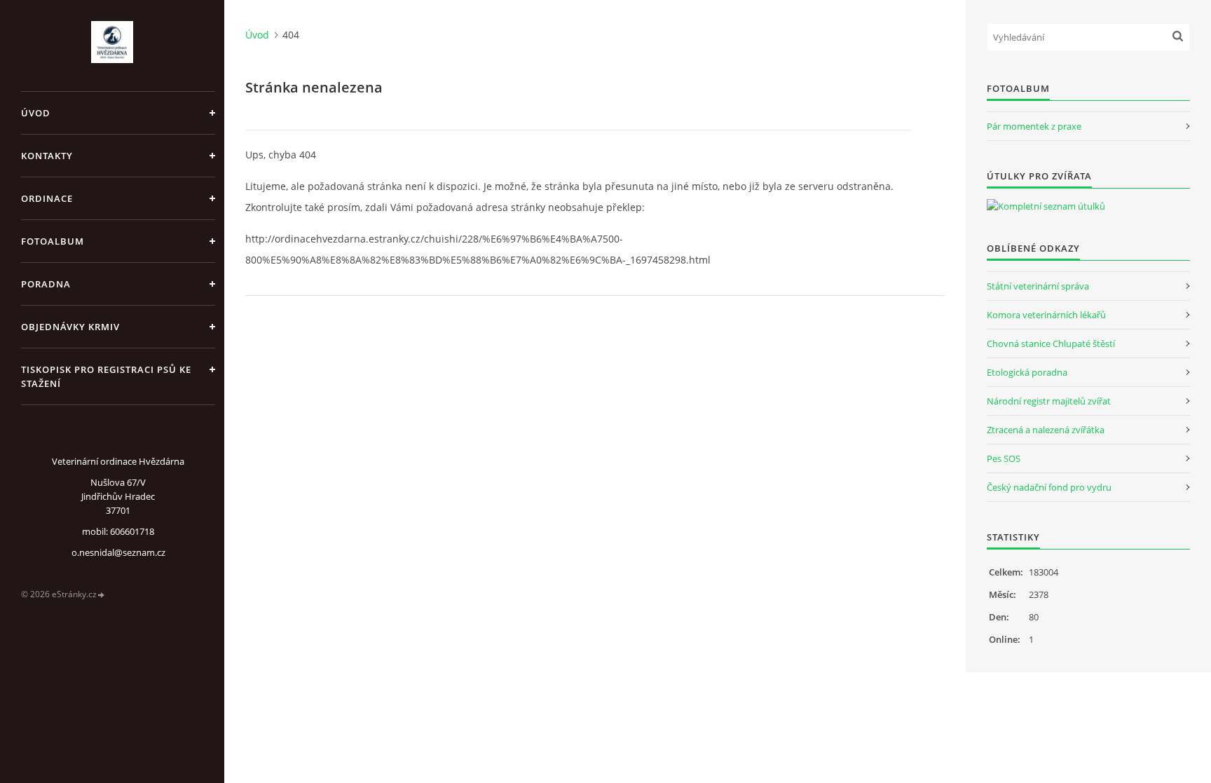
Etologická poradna (1027, 372)
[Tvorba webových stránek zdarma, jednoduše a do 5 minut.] (102, 595)
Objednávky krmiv (70, 326)
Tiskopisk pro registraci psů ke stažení (106, 376)
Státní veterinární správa (1038, 286)
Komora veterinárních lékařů (1046, 314)
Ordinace (47, 198)
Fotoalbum (52, 241)
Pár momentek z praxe (1034, 126)
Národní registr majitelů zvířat (1049, 401)
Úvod (35, 113)
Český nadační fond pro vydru (1049, 487)
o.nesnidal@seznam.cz (118, 552)
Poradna (46, 284)
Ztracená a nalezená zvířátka (1045, 429)
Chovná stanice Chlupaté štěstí (1051, 343)
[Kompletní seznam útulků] (1046, 206)
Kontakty (47, 155)
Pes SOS (1003, 458)
